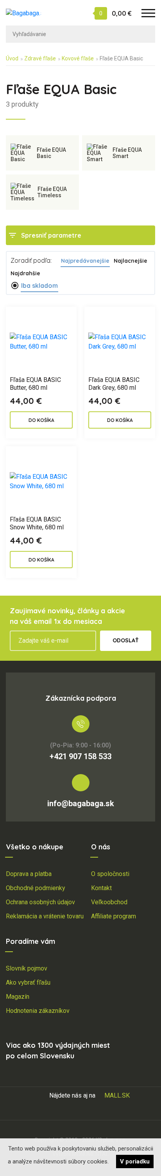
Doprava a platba (29, 874)
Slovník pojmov (26, 968)
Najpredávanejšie (85, 260)
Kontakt (101, 888)
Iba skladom (39, 285)
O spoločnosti (110, 874)
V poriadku (135, 1161)
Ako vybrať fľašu (28, 982)
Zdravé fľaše (40, 58)
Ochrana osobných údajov (40, 902)
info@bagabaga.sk (80, 803)
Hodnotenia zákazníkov (38, 1010)
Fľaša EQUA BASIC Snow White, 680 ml (37, 523)
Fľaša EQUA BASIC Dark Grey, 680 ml (114, 383)
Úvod (12, 58)
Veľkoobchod (109, 902)
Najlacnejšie (130, 260)
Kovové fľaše (78, 58)
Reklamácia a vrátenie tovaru (45, 916)
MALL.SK (117, 1095)
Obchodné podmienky (35, 888)
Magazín (17, 996)
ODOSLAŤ (126, 640)
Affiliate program (113, 916)
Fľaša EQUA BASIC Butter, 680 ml (35, 383)
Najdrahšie (25, 273)
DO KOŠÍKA (41, 420)
